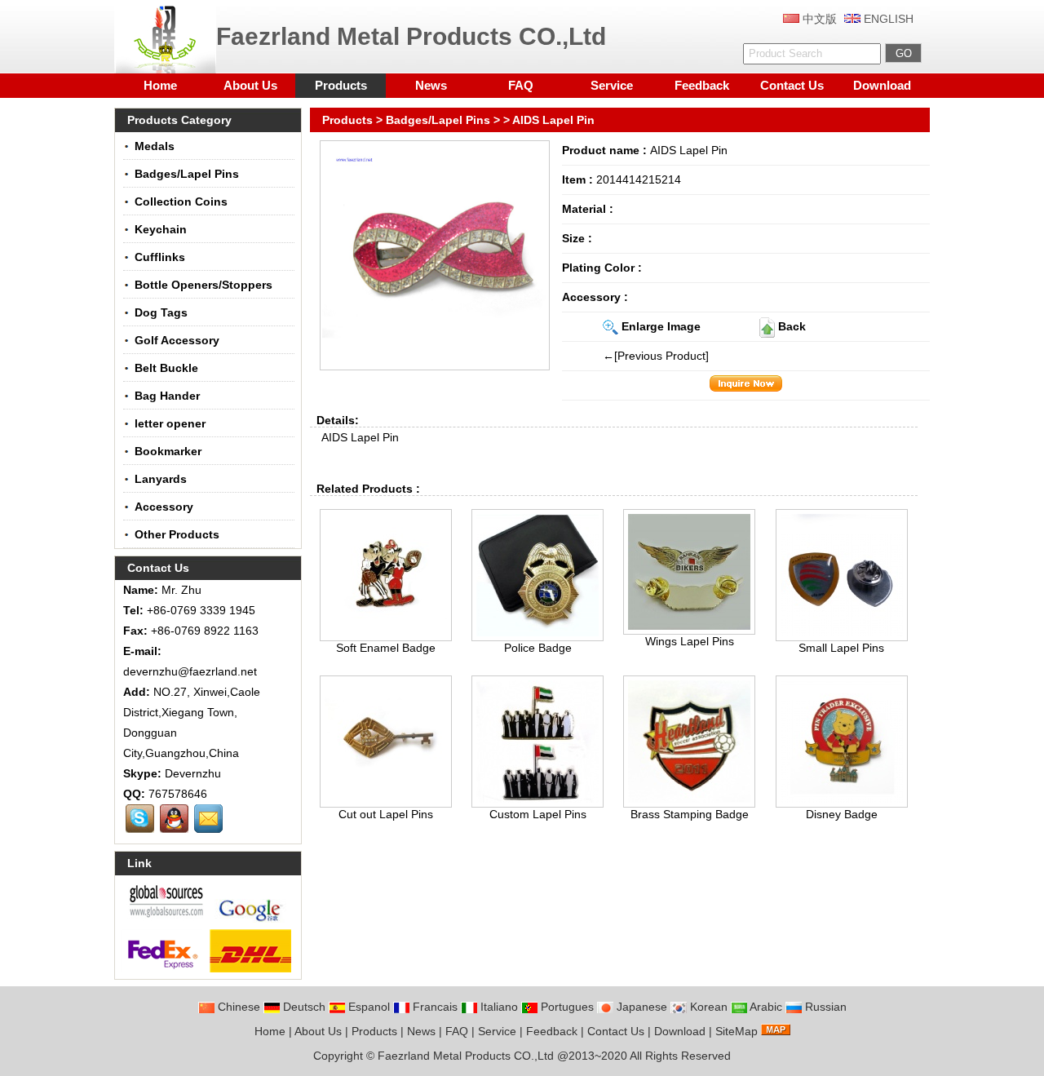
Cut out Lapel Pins (385, 814)
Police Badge (538, 647)
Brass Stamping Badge (689, 814)
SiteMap (736, 1031)
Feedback (702, 85)
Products (341, 85)
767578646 (177, 793)
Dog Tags (161, 312)
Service (612, 85)
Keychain (161, 229)
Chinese (237, 1006)
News (431, 85)
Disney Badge (842, 814)
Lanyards (161, 478)
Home (160, 85)
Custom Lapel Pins (537, 814)
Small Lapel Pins (841, 647)
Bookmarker (168, 451)
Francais (433, 1006)
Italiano (497, 1006)
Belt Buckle (166, 367)
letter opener (170, 423)
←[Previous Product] (656, 355)
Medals (155, 146)
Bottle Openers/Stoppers (203, 284)
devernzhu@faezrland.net (190, 671)
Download (882, 85)
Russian (824, 1006)
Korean (707, 1006)
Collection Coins (181, 201)
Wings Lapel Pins (689, 641)
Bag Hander (167, 395)
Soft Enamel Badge (386, 647)
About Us (250, 85)
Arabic (764, 1006)
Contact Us (792, 85)
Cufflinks (160, 256)
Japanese (640, 1006)
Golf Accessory (177, 340)
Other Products (177, 534)
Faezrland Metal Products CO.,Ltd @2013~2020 (502, 1055)
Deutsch (302, 1006)
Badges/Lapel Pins (438, 119)
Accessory (164, 506)
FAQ (520, 85)
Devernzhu (193, 773)
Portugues (565, 1006)
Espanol (367, 1006)
